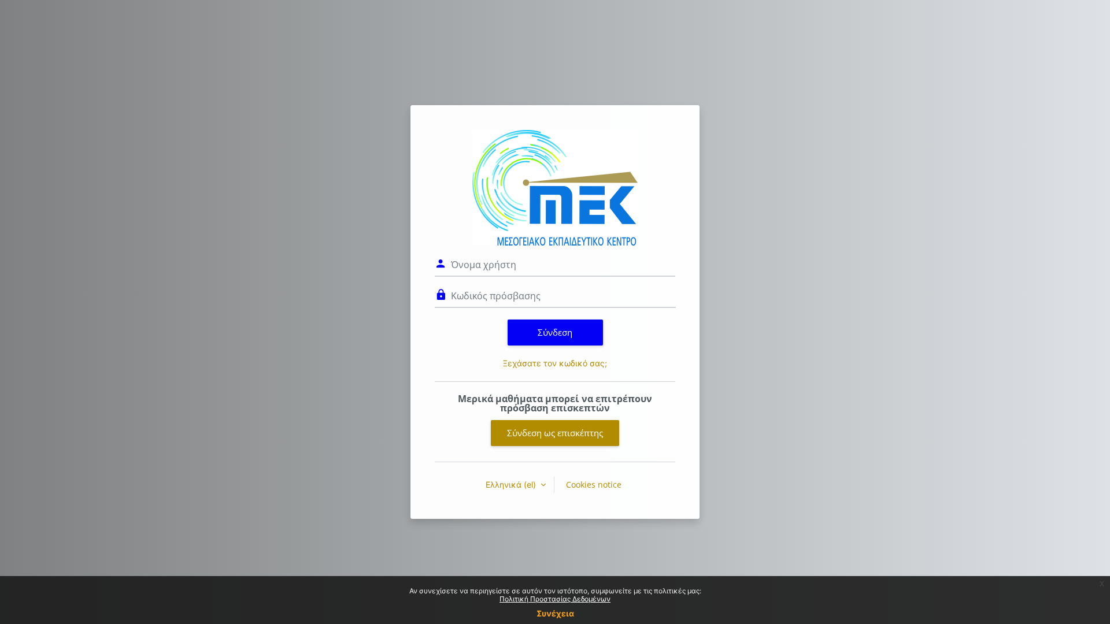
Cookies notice (593, 484)
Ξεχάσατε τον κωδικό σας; (555, 363)
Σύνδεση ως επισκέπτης (555, 433)
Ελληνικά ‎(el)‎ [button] (512, 484)
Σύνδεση (555, 332)
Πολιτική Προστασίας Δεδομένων (555, 599)
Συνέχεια (555, 613)
